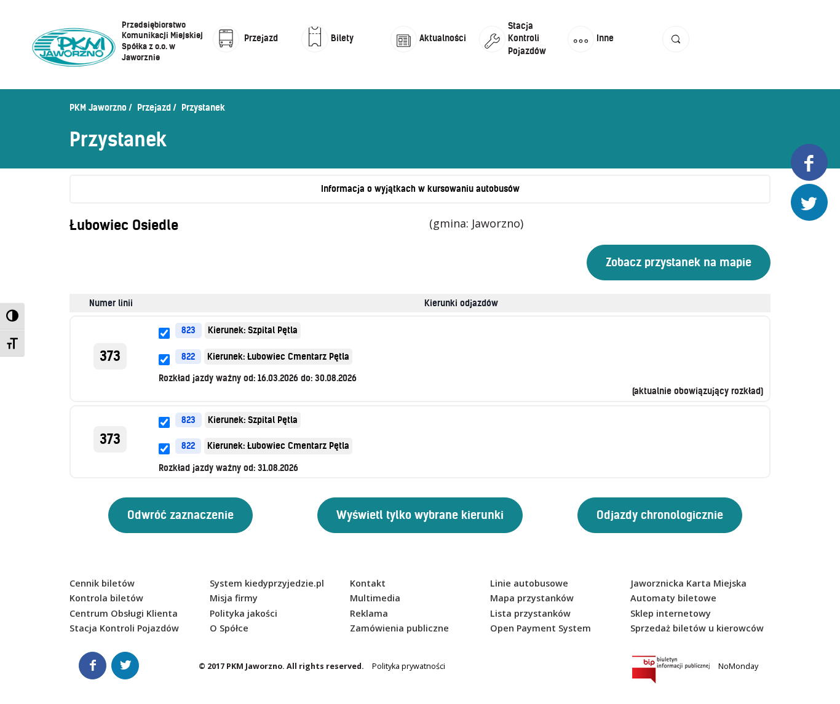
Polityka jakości (243, 613)
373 (110, 356)
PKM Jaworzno (98, 107)
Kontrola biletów (106, 598)
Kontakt (368, 583)
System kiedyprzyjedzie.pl (267, 583)
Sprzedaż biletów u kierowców (697, 628)
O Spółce (229, 628)
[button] (675, 50)
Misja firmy (234, 598)
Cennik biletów (102, 583)
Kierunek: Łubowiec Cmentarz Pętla (278, 356)
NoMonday (738, 666)
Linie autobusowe (529, 583)
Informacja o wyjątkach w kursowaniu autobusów (420, 188)
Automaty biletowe (673, 598)
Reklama (369, 613)
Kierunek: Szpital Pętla (253, 330)
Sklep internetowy (670, 613)
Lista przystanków (530, 613)
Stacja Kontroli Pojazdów (124, 628)
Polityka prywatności (408, 666)
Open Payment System (540, 628)
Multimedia (375, 598)
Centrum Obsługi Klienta (123, 613)
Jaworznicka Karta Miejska (688, 583)
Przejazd (154, 107)
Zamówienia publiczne (399, 628)
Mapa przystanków (532, 598)
